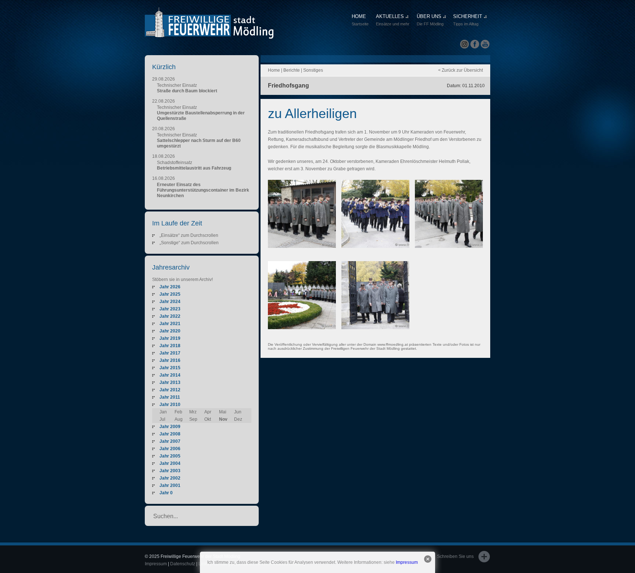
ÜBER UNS (430, 20)
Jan (163, 411)
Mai (222, 411)
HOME (360, 20)
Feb (178, 411)
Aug (179, 419)
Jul (162, 419)
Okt (207, 419)
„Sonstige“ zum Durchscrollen (189, 242)
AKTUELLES (392, 20)
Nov (223, 419)
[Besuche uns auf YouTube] (485, 44)
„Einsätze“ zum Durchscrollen (188, 235)
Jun (237, 411)
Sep (193, 419)
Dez (238, 419)
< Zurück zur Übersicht (460, 70)
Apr (207, 411)
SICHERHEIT (467, 20)
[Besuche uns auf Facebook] (475, 44)
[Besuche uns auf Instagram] (464, 44)
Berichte (291, 70)
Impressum (407, 562)
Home (274, 70)
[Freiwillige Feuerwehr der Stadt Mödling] (209, 32)
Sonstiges (313, 70)
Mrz (193, 411)
